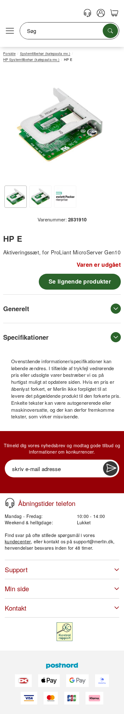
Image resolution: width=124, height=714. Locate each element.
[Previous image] (12, 126)
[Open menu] (10, 31)
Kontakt (15, 607)
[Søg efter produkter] (110, 30)
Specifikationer (26, 337)
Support (16, 569)
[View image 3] (65, 197)
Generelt (16, 308)
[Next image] (106, 126)
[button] (59, 124)
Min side (17, 588)
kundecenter (18, 541)
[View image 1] (15, 197)
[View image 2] (40, 197)
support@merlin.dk (93, 541)
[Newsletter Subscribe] (110, 468)
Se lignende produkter (80, 281)
